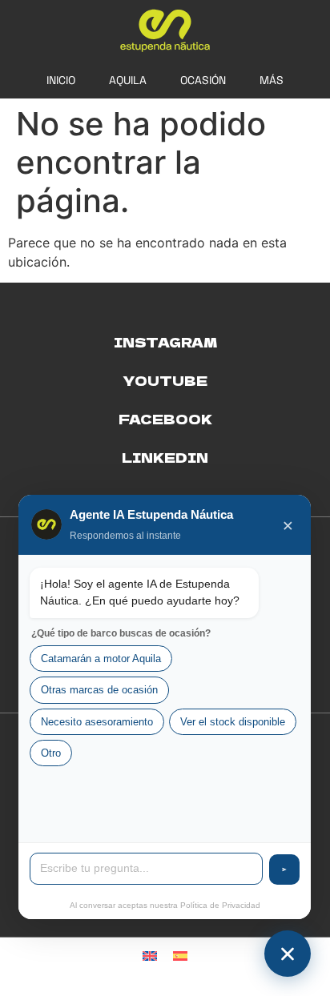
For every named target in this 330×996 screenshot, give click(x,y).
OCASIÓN (203, 80)
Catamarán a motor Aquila (101, 659)
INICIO (60, 80)
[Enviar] (284, 869)
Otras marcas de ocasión (99, 690)
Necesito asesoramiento (97, 722)
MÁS (272, 80)
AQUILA (128, 80)
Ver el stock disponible (232, 722)
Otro (51, 753)
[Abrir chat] (287, 953)
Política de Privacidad (220, 905)
